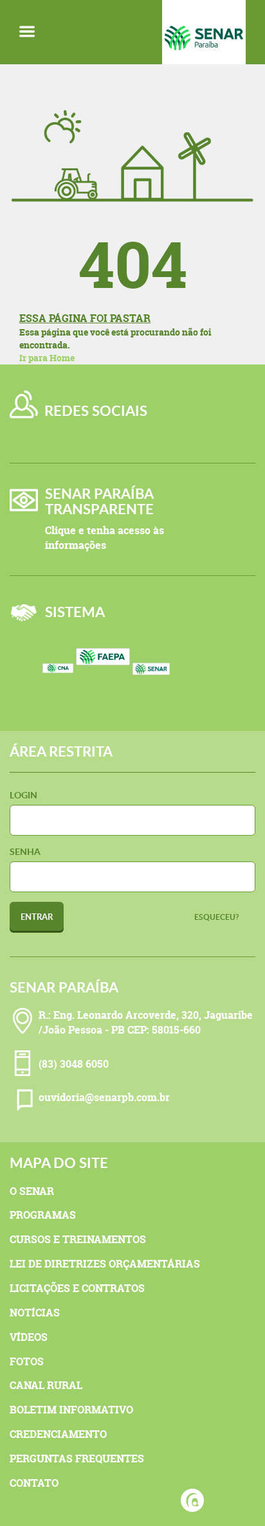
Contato (34, 1483)
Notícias (35, 1313)
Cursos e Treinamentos (78, 1239)
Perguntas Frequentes (77, 1458)
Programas (43, 1215)
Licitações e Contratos (77, 1288)
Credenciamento (58, 1434)
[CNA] (57, 691)
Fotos (27, 1361)
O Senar (32, 1191)
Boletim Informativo (71, 1410)
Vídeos (29, 1337)
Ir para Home (47, 358)
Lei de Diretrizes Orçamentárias (105, 1264)
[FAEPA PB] (103, 676)
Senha (25, 851)
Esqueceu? (216, 916)
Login (23, 795)
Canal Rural (46, 1385)
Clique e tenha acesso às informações (104, 537)
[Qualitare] (192, 1500)
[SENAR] (159, 676)
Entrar (37, 916)
